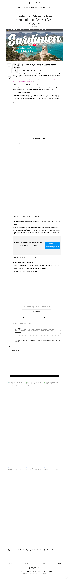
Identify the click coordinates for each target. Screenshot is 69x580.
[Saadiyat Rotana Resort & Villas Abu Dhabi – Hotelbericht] (16, 507)
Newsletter (35, 571)
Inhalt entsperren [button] (52, 243)
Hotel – (52, 464)
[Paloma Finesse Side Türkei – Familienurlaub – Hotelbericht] (34, 507)
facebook (43, 563)
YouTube (42, 138)
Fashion (18, 7)
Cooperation (29, 571)
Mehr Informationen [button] (28, 248)
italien (19, 323)
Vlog (30, 323)
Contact (49, 7)
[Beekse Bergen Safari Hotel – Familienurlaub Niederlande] (52, 507)
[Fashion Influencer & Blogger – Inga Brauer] (34, 3)
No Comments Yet (14, 346)
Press (41, 7)
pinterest (59, 563)
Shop (36, 7)
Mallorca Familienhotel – (16, 465)
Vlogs (32, 7)
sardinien (21, 323)
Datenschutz (44, 571)
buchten (16, 323)
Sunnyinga (35, 26)
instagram (10, 563)
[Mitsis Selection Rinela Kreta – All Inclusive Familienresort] (34, 422)
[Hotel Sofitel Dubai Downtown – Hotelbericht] (52, 422)
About (44, 7)
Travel (23, 7)
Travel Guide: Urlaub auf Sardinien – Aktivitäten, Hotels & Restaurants (36, 319)
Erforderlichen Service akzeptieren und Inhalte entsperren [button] (52, 247)
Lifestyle (28, 7)
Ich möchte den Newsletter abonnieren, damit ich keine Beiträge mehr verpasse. (23, 373)
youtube (26, 563)
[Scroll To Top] (66, 577)
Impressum (50, 571)
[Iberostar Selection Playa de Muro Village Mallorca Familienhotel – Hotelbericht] (16, 422)
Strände (25, 323)
